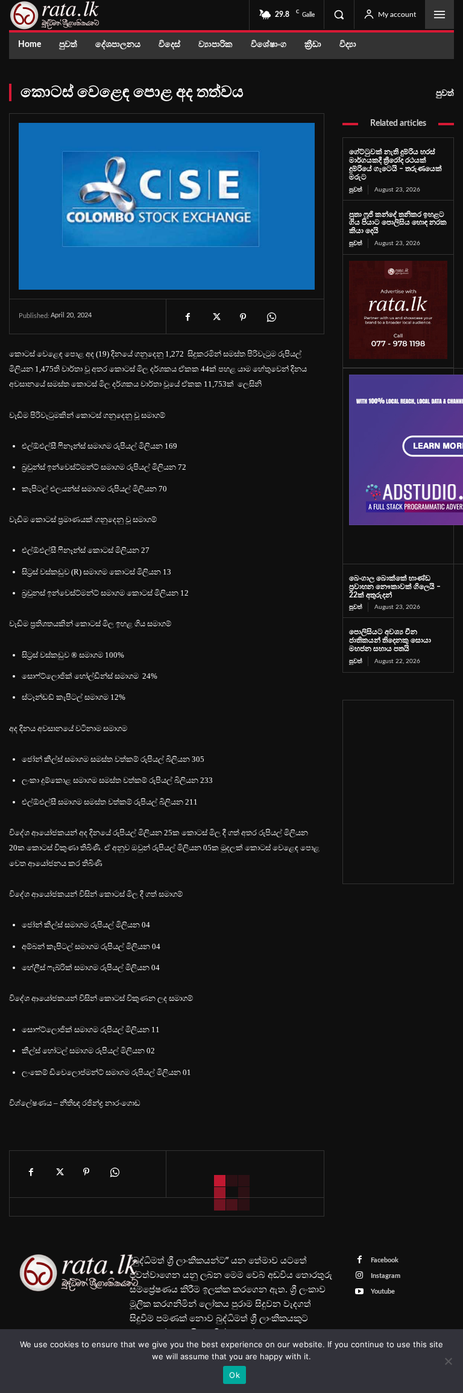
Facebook (384, 1260)
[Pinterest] (243, 317)
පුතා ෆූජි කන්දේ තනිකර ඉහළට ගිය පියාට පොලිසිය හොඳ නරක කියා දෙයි (398, 223)
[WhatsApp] (271, 317)
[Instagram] (359, 1275)
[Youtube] (359, 1292)
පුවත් (445, 93)
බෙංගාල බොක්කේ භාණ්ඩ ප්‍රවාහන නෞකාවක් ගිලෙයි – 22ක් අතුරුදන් (395, 587)
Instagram (385, 1276)
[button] (338, 14)
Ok (234, 1375)
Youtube (383, 1291)
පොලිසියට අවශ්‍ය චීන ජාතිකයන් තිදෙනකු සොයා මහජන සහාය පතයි (390, 640)
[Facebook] (187, 317)
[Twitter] (215, 317)
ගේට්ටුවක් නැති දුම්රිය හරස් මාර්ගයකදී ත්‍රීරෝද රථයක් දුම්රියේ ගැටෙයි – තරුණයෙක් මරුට (395, 164)
